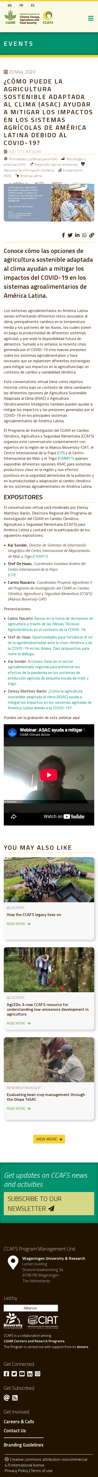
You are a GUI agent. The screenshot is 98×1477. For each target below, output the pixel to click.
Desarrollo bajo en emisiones (55, 164)
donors (82, 1346)
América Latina (31, 175)
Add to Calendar (25, 151)
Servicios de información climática (29, 170)
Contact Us (15, 1431)
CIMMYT (66, 458)
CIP (61, 453)
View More (46, 1139)
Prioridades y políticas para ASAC (33, 159)
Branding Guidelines (23, 1444)
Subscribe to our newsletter (35, 1203)
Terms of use (42, 1470)
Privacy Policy (16, 1470)
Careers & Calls (19, 1421)
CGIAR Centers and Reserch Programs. (34, 1341)
